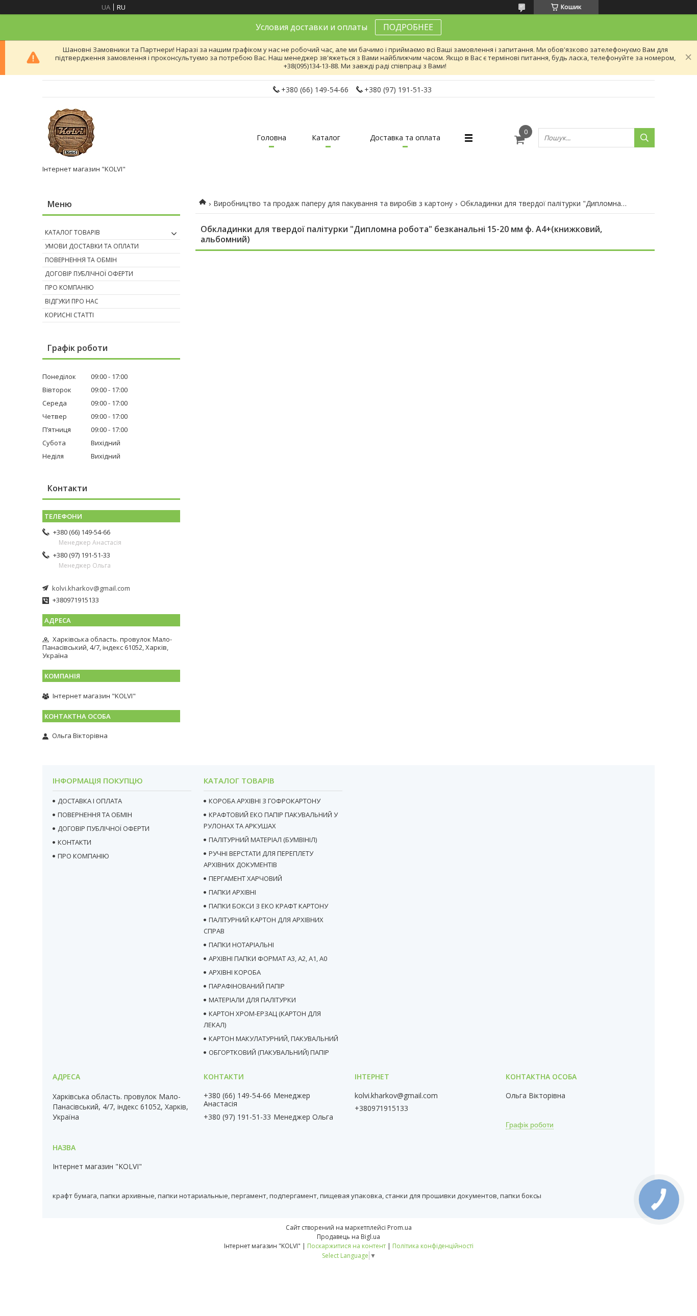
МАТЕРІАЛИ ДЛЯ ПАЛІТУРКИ (252, 999)
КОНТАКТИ (74, 842)
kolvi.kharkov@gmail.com (91, 588)
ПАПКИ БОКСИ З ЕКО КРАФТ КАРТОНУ (268, 905)
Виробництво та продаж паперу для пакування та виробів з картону (333, 203)
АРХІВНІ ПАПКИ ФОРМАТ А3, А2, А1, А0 (268, 958)
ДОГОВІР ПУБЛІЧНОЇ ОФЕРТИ (104, 828)
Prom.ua (399, 1227)
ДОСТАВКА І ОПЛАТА (90, 800)
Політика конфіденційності (433, 1246)
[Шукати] (644, 137)
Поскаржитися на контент (346, 1246)
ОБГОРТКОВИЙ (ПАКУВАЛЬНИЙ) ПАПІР (269, 1052)
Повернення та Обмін (81, 260)
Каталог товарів (72, 232)
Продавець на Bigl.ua (348, 1236)
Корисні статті (69, 315)
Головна (271, 137)
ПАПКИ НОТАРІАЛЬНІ (241, 944)
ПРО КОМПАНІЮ (83, 856)
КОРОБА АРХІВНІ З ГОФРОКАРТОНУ (264, 800)
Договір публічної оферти (89, 273)
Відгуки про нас (71, 301)
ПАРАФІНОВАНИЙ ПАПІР (247, 986)
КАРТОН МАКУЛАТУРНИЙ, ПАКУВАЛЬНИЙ (273, 1038)
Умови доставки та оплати (92, 246)
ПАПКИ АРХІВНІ (232, 892)
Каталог (326, 137)
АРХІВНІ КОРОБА (235, 972)
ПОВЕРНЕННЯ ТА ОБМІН (95, 814)
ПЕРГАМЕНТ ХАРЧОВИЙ (245, 878)
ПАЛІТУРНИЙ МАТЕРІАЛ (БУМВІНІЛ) (263, 839)
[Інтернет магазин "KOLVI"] (73, 133)
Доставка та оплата (405, 137)
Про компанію (69, 287)
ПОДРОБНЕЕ (408, 27)
